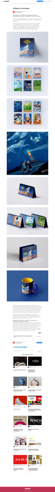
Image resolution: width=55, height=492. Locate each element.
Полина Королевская (33, 465)
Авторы (35, 3)
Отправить (39, 351)
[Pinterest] (40, 332)
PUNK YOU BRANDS (18, 465)
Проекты (22, 3)
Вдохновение (27, 3)
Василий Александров (33, 366)
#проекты (14, 371)
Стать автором (40, 1)
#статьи (29, 373)
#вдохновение (29, 392)
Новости (31, 3)
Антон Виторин (17, 366)
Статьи (18, 3)
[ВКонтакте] (38, 332)
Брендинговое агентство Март (20, 11)
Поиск (41, 3)
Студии (38, 3)
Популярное (14, 3)
